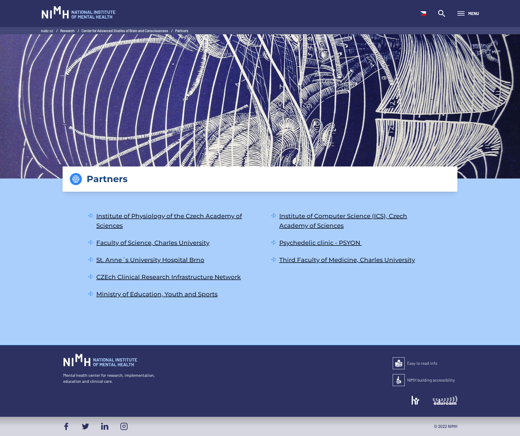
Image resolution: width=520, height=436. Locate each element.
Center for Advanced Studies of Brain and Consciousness (125, 31)
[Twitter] (85, 426)
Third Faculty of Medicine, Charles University (347, 260)
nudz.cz (47, 31)
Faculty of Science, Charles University (152, 242)
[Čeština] (423, 13)
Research (67, 31)
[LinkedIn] (104, 426)
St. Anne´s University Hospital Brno (150, 260)
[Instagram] (124, 426)
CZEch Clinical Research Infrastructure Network (168, 277)
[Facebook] (66, 426)
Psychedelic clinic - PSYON (320, 242)
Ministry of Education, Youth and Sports (157, 294)
